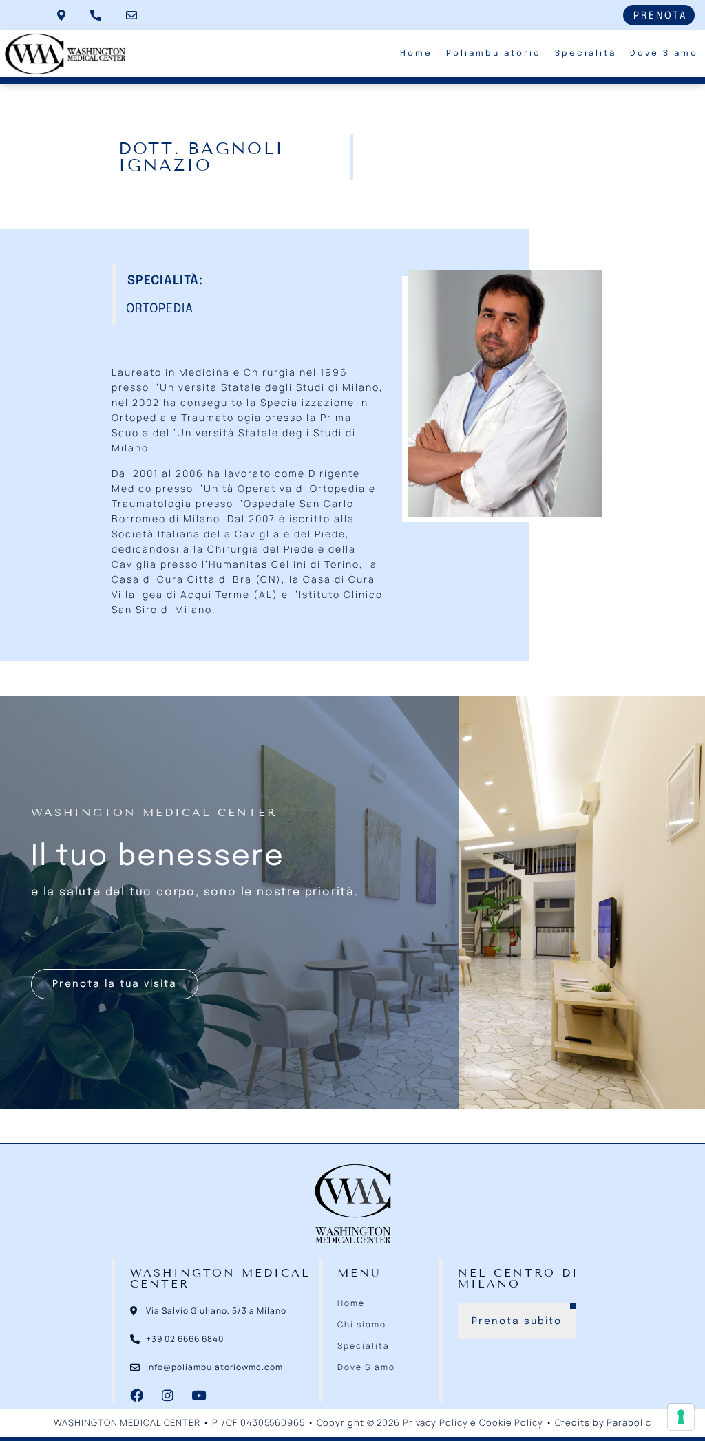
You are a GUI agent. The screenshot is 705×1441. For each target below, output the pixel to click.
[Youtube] (198, 1395)
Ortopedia (159, 309)
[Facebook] (136, 1395)
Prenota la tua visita (114, 984)
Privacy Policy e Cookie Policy (473, 1422)
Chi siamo (361, 1324)
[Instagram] (167, 1395)
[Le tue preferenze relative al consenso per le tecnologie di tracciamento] (681, 1417)
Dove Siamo (664, 54)
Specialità (585, 54)
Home (416, 54)
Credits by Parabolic (603, 1422)
